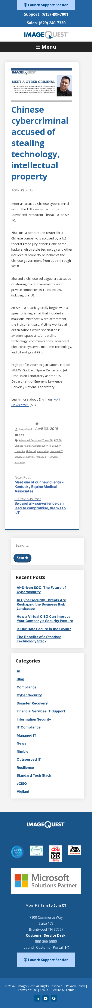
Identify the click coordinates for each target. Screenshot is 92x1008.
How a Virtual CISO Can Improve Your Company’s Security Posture (45, 618)
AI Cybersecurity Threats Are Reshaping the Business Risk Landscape (41, 604)
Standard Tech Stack (34, 775)
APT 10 (58, 440)
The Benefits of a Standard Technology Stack (39, 639)
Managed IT (26, 735)
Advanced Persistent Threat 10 (36, 440)
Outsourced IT (29, 759)
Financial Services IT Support (41, 711)
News (21, 743)
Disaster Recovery (32, 703)
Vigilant (23, 791)
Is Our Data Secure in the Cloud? (44, 629)
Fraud (44, 990)
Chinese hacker (23, 445)
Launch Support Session (47, 5)
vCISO (22, 783)
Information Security (34, 719)
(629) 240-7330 (52, 22)
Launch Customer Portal (44, 947)
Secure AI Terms (63, 990)
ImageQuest (25, 429)
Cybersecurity (40, 445)
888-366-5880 (46, 941)
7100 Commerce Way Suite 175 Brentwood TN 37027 (46, 923)
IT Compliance (29, 727)
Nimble (22, 751)
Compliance (27, 687)
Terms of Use (27, 990)
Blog (21, 434)
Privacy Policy (75, 986)
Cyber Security (29, 695)
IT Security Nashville (37, 451)
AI (18, 671)
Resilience (25, 767)
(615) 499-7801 (55, 14)
